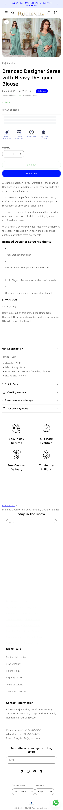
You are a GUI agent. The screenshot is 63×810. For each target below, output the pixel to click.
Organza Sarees (35, 607)
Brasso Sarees (32, 613)
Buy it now (31, 173)
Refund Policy (13, 671)
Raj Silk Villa (8, 505)
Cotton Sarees (13, 625)
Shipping (18, 95)
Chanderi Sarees (14, 619)
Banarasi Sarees (14, 613)
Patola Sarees (31, 643)
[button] (6, 12)
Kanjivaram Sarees (15, 637)
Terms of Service (14, 684)
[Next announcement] (57, 4)
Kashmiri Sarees (35, 637)
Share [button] (8, 102)
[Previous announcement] (5, 4)
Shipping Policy (14, 677)
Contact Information (16, 657)
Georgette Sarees (32, 625)
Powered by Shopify (40, 808)
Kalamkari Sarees (14, 631)
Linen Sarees (32, 631)
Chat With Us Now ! (16, 691)
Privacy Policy (13, 664)
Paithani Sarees (14, 643)
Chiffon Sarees (32, 619)
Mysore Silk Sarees (15, 607)
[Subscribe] (53, 522)
